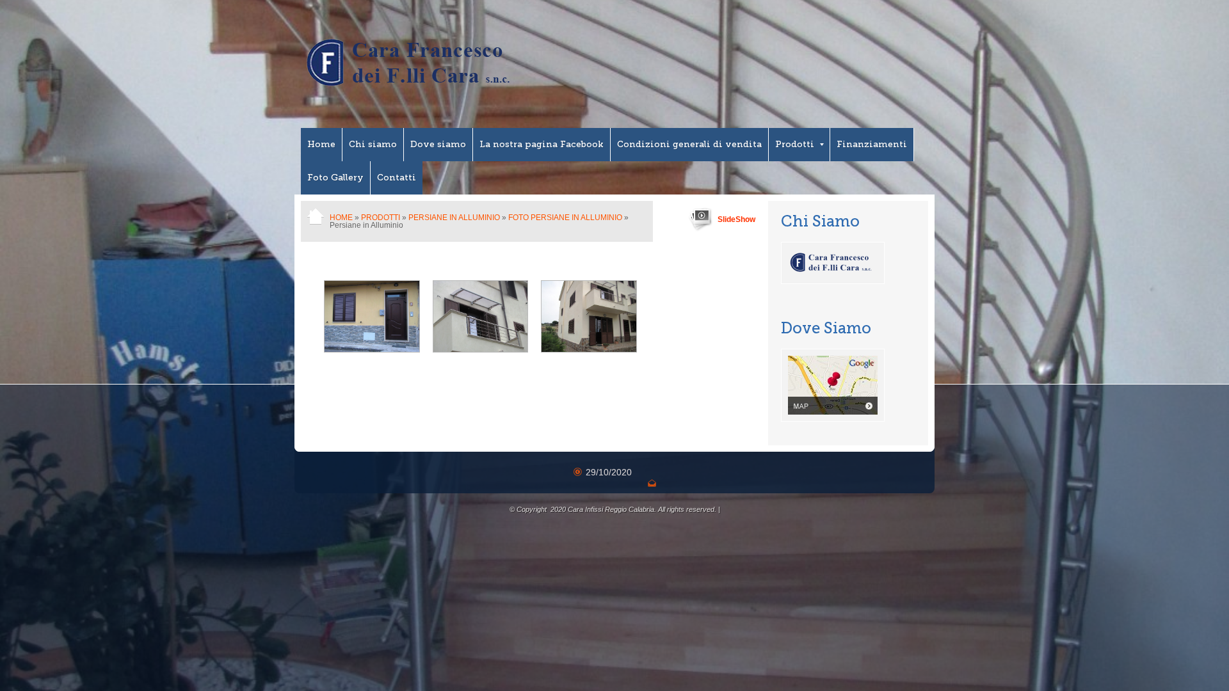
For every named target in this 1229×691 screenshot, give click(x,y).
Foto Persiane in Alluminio (565, 217)
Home (321, 144)
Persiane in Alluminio (454, 217)
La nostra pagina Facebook (541, 144)
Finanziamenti (872, 144)
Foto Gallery (335, 177)
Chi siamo (373, 144)
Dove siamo (438, 144)
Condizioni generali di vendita (689, 144)
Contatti (396, 177)
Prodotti (794, 144)
